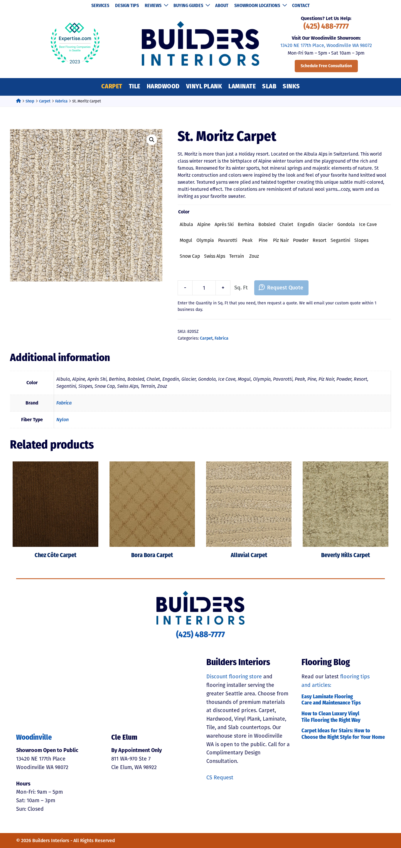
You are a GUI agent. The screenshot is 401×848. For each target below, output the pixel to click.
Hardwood (163, 86)
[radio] (186, 224)
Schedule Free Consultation (326, 65)
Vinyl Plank (204, 86)
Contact (301, 6)
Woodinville (34, 737)
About (221, 6)
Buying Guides (188, 6)
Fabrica (61, 101)
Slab (269, 86)
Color (183, 212)
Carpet (111, 86)
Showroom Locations (257, 6)
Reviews (153, 6)
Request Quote (285, 287)
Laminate (242, 86)
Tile (134, 86)
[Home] (18, 101)
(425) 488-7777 (326, 27)
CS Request (219, 777)
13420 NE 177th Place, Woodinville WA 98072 (326, 45)
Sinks (291, 86)
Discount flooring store (234, 676)
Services (100, 6)
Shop (30, 101)
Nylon (62, 419)
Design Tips (127, 6)
